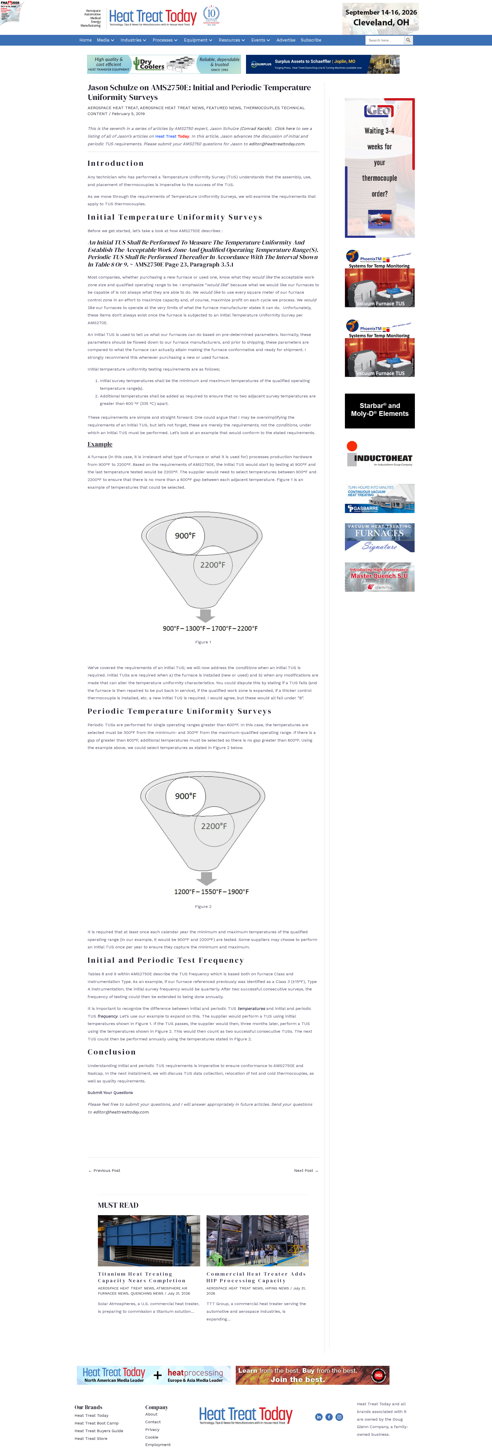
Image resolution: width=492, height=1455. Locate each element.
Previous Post (104, 1170)
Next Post (306, 1170)
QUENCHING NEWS (147, 1293)
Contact (153, 1421)
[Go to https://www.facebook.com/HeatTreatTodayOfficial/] (329, 1418)
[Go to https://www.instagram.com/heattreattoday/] (339, 1418)
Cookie (151, 1437)
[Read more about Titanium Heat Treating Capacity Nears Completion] (149, 1240)
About (151, 1414)
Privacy (152, 1429)
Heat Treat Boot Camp (97, 1423)
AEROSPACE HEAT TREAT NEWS (172, 107)
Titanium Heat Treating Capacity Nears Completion (142, 1277)
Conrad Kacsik (255, 128)
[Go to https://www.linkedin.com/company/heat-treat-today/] (319, 1418)
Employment (158, 1444)
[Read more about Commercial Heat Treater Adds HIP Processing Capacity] (258, 1240)
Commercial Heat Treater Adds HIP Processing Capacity (256, 1277)
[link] (85, 40)
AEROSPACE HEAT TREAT (113, 107)
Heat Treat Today (91, 1415)
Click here (285, 128)
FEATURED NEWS (223, 107)
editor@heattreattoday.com (276, 143)
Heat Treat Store (91, 1438)
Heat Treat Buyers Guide (99, 1430)
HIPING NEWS (277, 1288)
